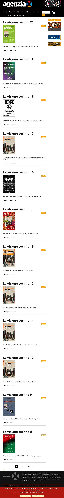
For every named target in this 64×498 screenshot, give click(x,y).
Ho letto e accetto (25, 496)
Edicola (16, 15)
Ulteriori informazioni (38, 496)
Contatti (22, 15)
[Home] (17, 4)
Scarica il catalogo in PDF (53, 30)
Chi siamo (12, 12)
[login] (59, 13)
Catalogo (27, 12)
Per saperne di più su (10, 50)
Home (6, 12)
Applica (43, 15)
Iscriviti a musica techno (3, 470)
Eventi (44, 26)
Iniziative (19, 12)
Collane (35, 12)
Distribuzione (8, 15)
